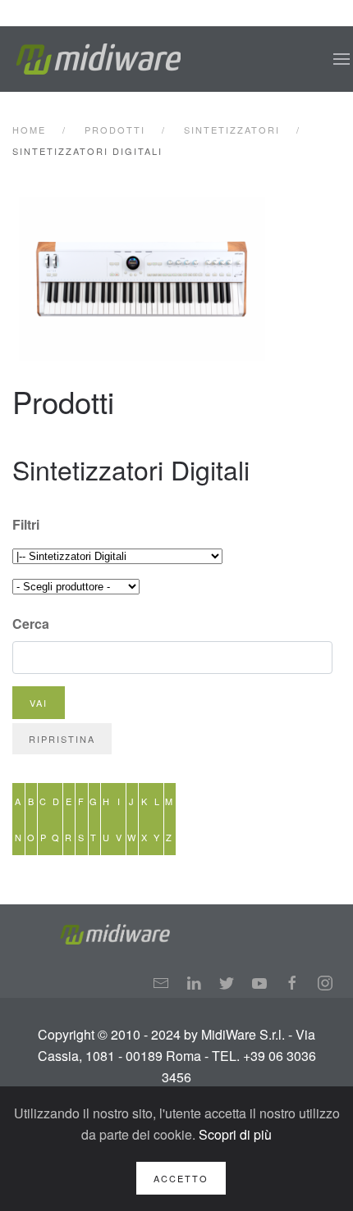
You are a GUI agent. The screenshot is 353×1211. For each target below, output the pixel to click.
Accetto (181, 1178)
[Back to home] (98, 59)
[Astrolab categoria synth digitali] (178, 278)
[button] (341, 59)
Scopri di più (235, 1134)
